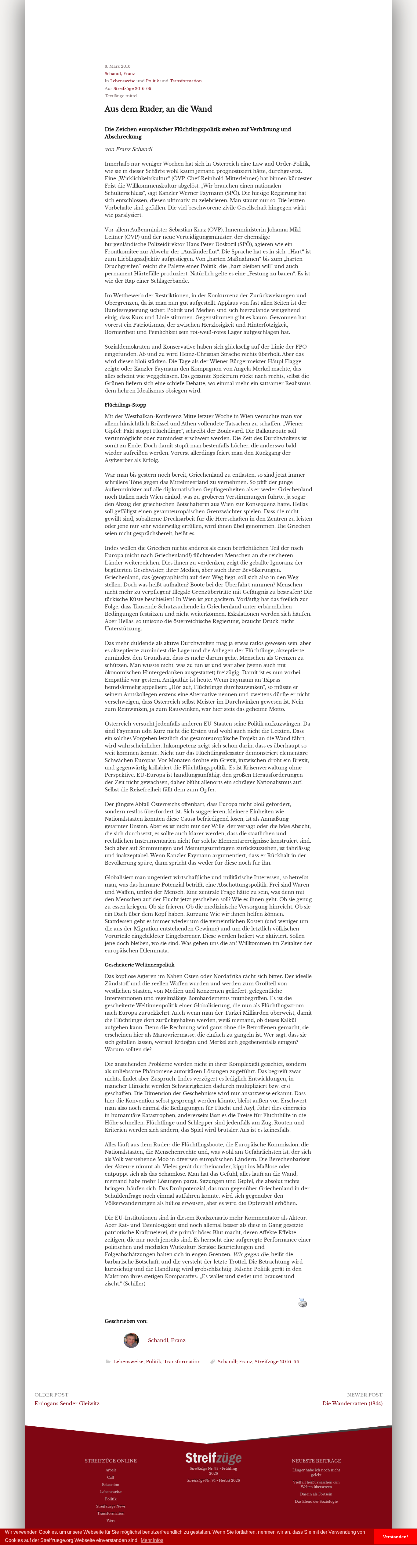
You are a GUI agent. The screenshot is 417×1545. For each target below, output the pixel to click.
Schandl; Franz (235, 1361)
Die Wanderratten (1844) (352, 1403)
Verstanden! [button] (395, 1536)
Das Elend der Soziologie (316, 1501)
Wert (111, 1520)
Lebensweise (122, 81)
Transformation (186, 81)
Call (110, 1477)
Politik (152, 81)
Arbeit (111, 1470)
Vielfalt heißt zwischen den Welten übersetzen (316, 1484)
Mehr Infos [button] (152, 1540)
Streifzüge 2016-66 (132, 88)
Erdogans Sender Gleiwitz (67, 1403)
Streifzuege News (110, 1506)
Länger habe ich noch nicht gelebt (316, 1472)
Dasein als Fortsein (316, 1494)
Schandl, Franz (120, 73)
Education (110, 1484)
